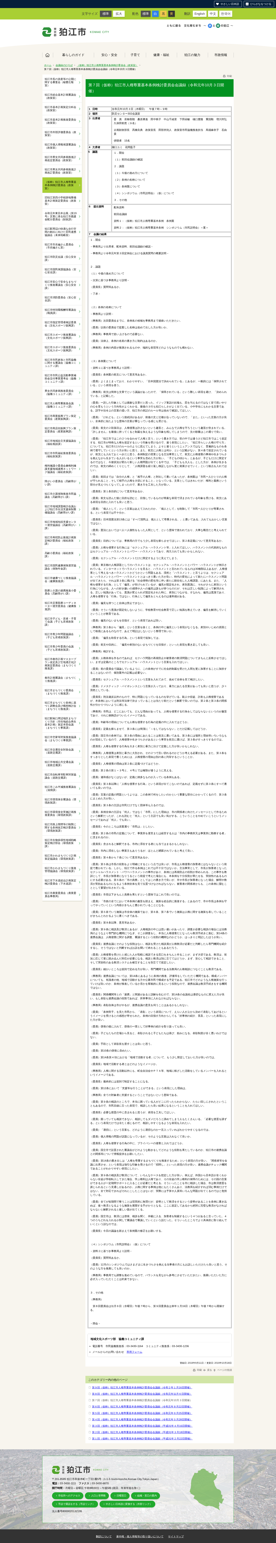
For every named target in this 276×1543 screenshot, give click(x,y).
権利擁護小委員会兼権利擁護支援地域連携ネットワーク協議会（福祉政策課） (60, 469)
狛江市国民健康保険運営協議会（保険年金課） (60, 567)
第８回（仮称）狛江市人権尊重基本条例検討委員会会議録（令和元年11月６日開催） (142, 1393)
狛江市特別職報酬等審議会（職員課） (60, 311)
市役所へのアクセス (69, 1495)
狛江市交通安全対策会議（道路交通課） (59, 751)
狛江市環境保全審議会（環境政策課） (60, 801)
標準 (106, 13)
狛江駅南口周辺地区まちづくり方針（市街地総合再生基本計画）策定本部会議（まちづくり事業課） (60, 723)
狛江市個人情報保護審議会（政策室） (60, 146)
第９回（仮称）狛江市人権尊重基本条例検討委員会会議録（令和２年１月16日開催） (142, 1387)
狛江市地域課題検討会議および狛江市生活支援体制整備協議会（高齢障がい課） (60, 509)
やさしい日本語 (230, 3)
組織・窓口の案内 (147, 1495)
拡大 (119, 13)
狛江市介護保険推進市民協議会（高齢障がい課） (60, 495)
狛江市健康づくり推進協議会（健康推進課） (60, 579)
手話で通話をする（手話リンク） (76, 1504)
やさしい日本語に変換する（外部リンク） (129, 1504)
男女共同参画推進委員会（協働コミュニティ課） (59, 392)
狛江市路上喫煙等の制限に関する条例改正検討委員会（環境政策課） (60, 827)
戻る (209, 1370)
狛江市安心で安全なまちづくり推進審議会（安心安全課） (60, 285)
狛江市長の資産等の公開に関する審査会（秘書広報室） (60, 82)
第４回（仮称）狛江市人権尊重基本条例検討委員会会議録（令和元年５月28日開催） (142, 1419)
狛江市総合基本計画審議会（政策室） (60, 96)
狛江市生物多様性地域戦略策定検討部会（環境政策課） (60, 843)
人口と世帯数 (98, 1495)
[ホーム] (64, 32)
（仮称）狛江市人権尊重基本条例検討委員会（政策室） (107, 65)
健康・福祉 (161, 55)
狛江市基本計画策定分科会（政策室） (60, 109)
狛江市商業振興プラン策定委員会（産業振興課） (60, 417)
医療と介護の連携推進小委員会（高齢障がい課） (60, 592)
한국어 (226, 13)
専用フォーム (134, 1351)
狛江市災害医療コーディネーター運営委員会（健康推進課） (60, 606)
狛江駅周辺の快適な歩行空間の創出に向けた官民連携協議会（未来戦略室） (60, 232)
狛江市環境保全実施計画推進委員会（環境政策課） (60, 813)
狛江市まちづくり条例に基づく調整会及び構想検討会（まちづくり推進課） (60, 705)
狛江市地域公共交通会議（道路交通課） (59, 763)
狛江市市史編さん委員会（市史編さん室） (59, 246)
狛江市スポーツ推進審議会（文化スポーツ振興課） (60, 336)
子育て (135, 55)
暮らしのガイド (73, 55)
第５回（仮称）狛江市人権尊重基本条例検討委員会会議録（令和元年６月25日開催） (142, 1413)
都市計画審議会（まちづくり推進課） (60, 679)
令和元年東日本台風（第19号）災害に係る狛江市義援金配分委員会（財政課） (61, 216)
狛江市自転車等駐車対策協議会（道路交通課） (60, 776)
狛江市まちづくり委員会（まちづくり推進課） (59, 692)
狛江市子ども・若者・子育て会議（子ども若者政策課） (60, 621)
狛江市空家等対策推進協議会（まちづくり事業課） (60, 739)
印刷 (229, 76)
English (200, 13)
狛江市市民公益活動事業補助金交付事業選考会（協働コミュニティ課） (60, 378)
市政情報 (220, 55)
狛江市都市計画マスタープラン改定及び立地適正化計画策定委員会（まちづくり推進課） (60, 664)
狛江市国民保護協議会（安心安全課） (60, 271)
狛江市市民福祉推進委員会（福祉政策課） (60, 455)
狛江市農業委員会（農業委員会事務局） (60, 894)
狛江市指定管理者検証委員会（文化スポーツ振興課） (60, 324)
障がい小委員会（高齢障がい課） (60, 483)
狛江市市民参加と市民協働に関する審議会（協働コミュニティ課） (60, 363)
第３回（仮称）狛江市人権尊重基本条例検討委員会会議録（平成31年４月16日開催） (142, 1425)
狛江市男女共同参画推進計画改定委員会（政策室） (60, 159)
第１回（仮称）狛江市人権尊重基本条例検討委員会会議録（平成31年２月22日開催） (142, 1438)
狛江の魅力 (192, 55)
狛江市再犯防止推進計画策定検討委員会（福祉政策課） (60, 540)
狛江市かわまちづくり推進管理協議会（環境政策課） (60, 870)
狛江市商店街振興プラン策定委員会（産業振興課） (60, 430)
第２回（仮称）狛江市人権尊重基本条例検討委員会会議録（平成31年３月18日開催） (142, 1432)
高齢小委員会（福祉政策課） (59, 555)
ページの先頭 (224, 1370)
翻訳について (104, 1536)
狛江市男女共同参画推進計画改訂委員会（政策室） (60, 171)
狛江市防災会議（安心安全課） (60, 258)
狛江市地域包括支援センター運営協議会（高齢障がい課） (60, 525)
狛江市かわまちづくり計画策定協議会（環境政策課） (60, 857)
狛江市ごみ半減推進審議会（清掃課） (60, 788)
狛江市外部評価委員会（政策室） (60, 134)
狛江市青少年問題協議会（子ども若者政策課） (59, 636)
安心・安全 (109, 55)
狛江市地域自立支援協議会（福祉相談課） (60, 442)
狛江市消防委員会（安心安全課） (60, 299)
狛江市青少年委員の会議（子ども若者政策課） (59, 648)
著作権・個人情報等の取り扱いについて (140, 1536)
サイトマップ (176, 1536)
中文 (213, 13)
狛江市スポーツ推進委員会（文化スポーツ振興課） (60, 349)
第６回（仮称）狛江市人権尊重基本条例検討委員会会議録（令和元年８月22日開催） (142, 1406)
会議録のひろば (64, 65)
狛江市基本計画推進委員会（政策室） (60, 121)
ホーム (47, 55)
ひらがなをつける (260, 3)
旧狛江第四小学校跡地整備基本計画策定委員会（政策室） (60, 200)
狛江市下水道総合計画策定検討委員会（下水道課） (60, 882)
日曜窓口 (121, 1495)
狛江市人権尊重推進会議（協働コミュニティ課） (59, 405)
